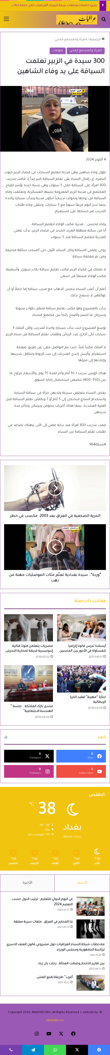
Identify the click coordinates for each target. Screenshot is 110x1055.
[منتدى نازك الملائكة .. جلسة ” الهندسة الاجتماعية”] (28, 683)
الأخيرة (27, 883)
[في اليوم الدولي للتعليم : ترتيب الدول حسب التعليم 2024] (90, 906)
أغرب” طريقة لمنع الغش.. (54, 977)
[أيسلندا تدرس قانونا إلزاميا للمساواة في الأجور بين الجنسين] (81, 627)
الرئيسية (96, 39)
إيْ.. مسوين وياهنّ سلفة (80, 5)
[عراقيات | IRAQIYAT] (76, 19)
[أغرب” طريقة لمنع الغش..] (90, 983)
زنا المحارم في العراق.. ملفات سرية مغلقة (43, 922)
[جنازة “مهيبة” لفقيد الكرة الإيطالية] (81, 679)
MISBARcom (55, 1020)
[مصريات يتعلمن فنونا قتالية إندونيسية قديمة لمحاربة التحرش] (28, 628)
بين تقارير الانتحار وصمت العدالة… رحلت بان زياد (71, 963)
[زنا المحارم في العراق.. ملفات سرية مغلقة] (90, 929)
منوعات (57, 50)
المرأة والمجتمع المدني (71, 39)
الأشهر (82, 883)
